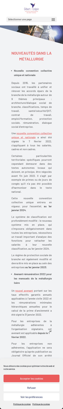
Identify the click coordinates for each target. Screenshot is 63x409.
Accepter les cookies (31, 378)
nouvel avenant (24, 290)
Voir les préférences (31, 396)
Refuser (31, 387)
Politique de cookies (22, 404)
